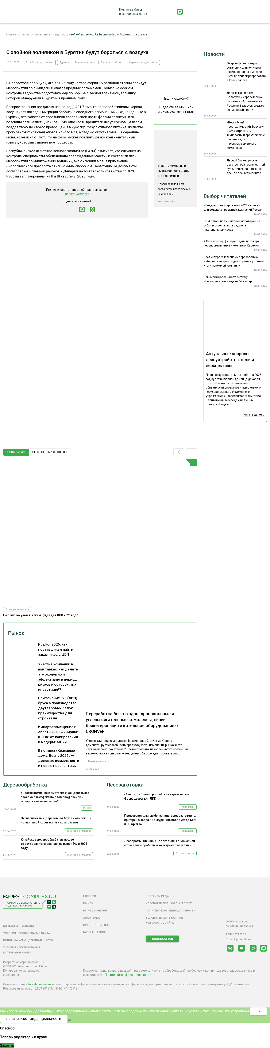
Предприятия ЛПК (96, 924)
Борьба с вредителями (39, 62)
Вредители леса (85, 62)
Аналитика (91, 917)
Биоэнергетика (97, 761)
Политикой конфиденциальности (128, 974)
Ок (258, 1011)
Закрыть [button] (7, 1045)
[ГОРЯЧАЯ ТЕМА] (100, 531)
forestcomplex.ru (39, 984)
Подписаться (162, 938)
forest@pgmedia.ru (238, 939)
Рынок (16, 633)
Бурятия (64, 62)
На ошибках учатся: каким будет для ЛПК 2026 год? (40, 615)
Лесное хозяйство (112, 62)
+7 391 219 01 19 (236, 934)
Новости (214, 54)
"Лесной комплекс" (77, 194)
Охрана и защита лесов (143, 62)
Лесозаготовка (125, 785)
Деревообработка (25, 785)
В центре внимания (17, 609)
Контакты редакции (18, 925)
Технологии (187, 807)
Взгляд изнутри (185, 853)
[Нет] (69, 1020)
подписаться (16, 452)
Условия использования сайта (26, 933)
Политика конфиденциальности (28, 940)
